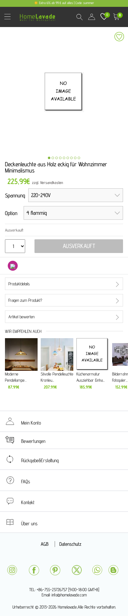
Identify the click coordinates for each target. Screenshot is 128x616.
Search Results (79, 17)
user (91, 17)
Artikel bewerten (21, 316)
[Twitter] (77, 570)
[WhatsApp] (97, 570)
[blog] (113, 570)
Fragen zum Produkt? (25, 300)
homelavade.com (39, 15)
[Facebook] (33, 570)
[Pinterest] (55, 570)
